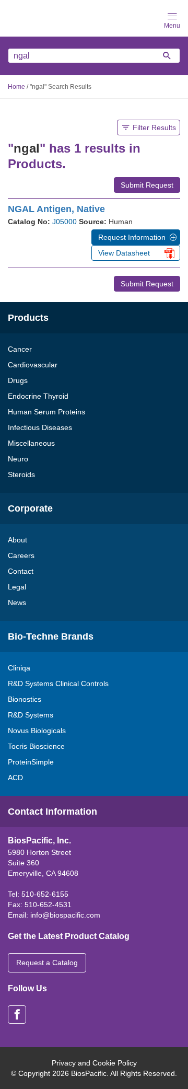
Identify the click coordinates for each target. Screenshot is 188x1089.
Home (16, 86)
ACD (15, 777)
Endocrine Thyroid (38, 396)
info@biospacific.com (65, 915)
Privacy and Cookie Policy (94, 1063)
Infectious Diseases (40, 427)
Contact (20, 571)
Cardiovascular (32, 365)
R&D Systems (30, 715)
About (17, 540)
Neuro (18, 459)
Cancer (20, 349)
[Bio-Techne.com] (42, 17)
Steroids (21, 474)
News (17, 602)
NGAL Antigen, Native (56, 209)
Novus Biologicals (37, 730)
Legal (17, 587)
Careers (21, 555)
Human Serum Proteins (46, 412)
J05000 (64, 221)
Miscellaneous (31, 443)
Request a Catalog (47, 962)
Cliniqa (19, 668)
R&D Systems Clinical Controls (58, 683)
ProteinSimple (31, 762)
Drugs (18, 380)
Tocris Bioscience (36, 746)
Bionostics (24, 699)
